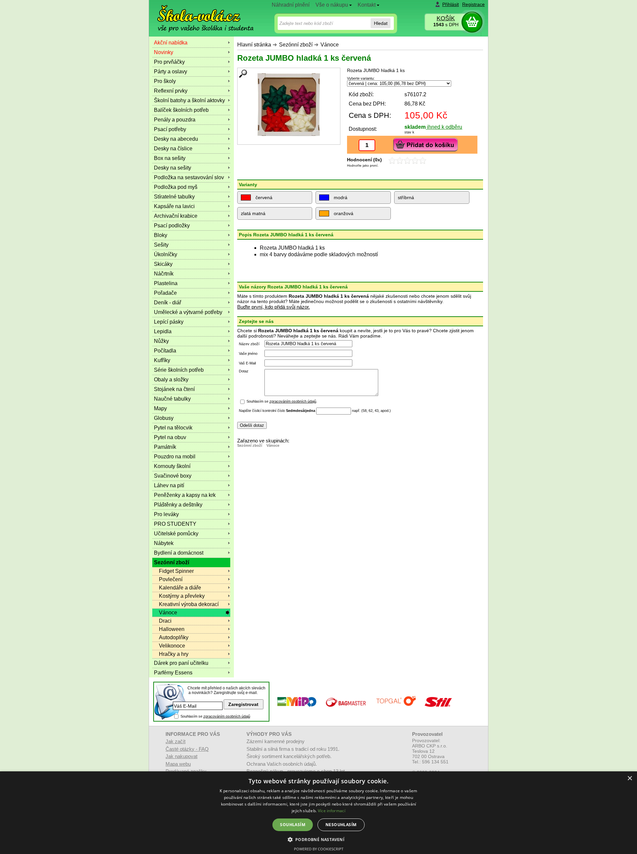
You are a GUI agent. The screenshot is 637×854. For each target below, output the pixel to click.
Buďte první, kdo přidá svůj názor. (273, 307)
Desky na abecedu (176, 139)
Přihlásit (450, 4)
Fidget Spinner (176, 571)
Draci (165, 621)
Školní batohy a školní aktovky (189, 100)
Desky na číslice (173, 148)
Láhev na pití (169, 485)
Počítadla (165, 350)
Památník (165, 447)
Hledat (381, 23)
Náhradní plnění (291, 5)
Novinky (163, 52)
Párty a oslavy (170, 71)
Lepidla (163, 331)
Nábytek (164, 543)
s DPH (446, 24)
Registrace (473, 4)
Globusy (164, 418)
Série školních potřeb (179, 370)
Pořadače (165, 293)
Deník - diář (167, 302)
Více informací (331, 811)
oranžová (342, 213)
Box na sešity (169, 158)
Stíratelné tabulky (174, 196)
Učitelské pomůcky (176, 533)
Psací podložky (172, 225)
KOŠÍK (446, 18)
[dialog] (318, 812)
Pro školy (165, 81)
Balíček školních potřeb (181, 110)
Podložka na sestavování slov (189, 177)
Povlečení (170, 579)
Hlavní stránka (254, 44)
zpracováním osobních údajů (292, 401)
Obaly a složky (171, 379)
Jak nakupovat (181, 756)
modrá (339, 197)
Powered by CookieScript (318, 848)
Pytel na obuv (170, 437)
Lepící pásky (168, 322)
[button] (319, 839)
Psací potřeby (170, 129)
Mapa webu (178, 764)
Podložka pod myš (175, 187)
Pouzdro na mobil (174, 456)
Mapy (160, 408)
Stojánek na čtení (174, 389)
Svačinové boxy (172, 476)
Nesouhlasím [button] (340, 824)
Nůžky (161, 341)
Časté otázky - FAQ (187, 749)
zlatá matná (253, 213)
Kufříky (162, 360)
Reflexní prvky (170, 91)
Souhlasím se (215, 716)
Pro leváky (166, 514)
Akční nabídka (170, 42)
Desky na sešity (172, 168)
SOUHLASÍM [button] (292, 824)
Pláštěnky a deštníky (178, 504)
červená (263, 197)
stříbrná (406, 197)
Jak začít (175, 741)
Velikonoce (172, 646)
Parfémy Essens (173, 672)
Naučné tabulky (172, 399)
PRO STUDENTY (175, 524)
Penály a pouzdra (174, 119)
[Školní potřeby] (199, 13)
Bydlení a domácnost (178, 553)
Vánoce (329, 44)
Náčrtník (164, 273)
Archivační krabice (175, 216)
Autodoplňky (173, 637)
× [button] (629, 778)
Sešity (161, 245)
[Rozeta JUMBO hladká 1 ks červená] (289, 104)
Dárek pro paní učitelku (181, 663)
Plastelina (165, 283)
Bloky (160, 235)
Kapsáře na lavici (174, 206)
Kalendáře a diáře (180, 587)
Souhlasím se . (282, 401)
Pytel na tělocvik (173, 427)
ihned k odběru (444, 127)
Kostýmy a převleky (182, 596)
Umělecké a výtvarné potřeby (188, 312)
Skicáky (163, 264)
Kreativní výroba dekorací (189, 604)
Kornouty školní (172, 466)
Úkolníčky (165, 254)
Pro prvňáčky (169, 62)
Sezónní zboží (296, 44)
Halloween (171, 629)
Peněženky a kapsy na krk (185, 495)
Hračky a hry (173, 654)
